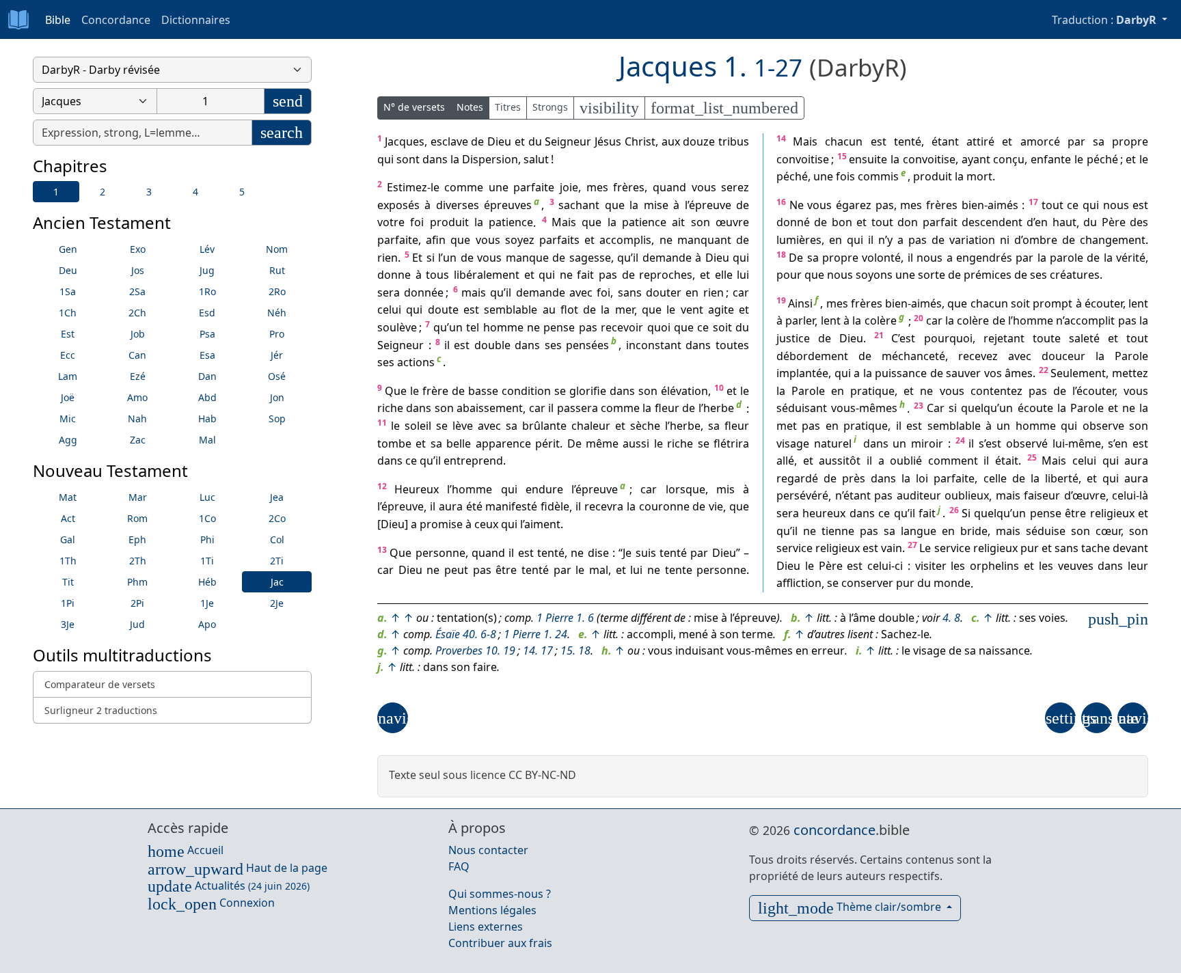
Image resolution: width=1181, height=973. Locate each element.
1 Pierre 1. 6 (565, 617)
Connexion (211, 902)
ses (553, 345)
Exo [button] (138, 249)
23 (918, 405)
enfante (1051, 159)
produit (449, 222)
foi (417, 222)
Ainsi (800, 303)
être (506, 569)
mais (473, 292)
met (786, 425)
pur (1029, 548)
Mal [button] (207, 439)
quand (669, 187)
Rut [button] (277, 270)
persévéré (802, 496)
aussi (636, 443)
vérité (1130, 257)
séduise (1045, 530)
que (615, 205)
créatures (1075, 274)
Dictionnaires (195, 19)
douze (699, 141)
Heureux (416, 489)
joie (569, 187)
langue (918, 530)
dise (598, 552)
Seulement (1078, 373)
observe (1103, 425)
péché (1102, 159)
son (700, 222)
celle (995, 478)
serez (735, 187)
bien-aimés (990, 205)
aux (671, 141)
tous (437, 274)
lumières (799, 239)
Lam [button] (67, 376)
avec (581, 292)
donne (394, 274)
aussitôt (839, 460)
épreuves (508, 205)
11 (382, 422)
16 (781, 202)
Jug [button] (207, 270)
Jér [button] (277, 354)
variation (972, 239)
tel (472, 327)
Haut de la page (237, 867)
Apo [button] (207, 624)
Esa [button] (207, 354)
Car (936, 408)
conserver (867, 583)
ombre (1039, 239)
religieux (1112, 513)
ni (1004, 239)
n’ (882, 239)
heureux (823, 513)
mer (624, 310)
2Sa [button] (137, 291)
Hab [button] (207, 418)
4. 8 (951, 617)
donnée (424, 292)
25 (1032, 457)
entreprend (473, 460)
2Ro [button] (277, 291)
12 (382, 486)
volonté (881, 257)
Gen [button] (68, 249)
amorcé (1040, 141)
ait (678, 222)
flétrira (731, 443)
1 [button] (56, 191)
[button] (392, 717)
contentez (996, 390)
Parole (1131, 356)
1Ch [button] (68, 312)
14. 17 (538, 650)
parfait (940, 222)
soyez (519, 239)
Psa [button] (207, 333)
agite (721, 310)
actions (416, 362)
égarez (853, 205)
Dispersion (490, 159)
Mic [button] (67, 418)
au (549, 310)
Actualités (229, 885)
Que (396, 390)
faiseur (1042, 496)
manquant (704, 239)
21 (879, 335)
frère (435, 390)
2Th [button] (137, 560)
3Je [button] (67, 624)
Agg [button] (68, 439)
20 (918, 318)
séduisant (801, 408)
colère (881, 321)
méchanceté (913, 356)
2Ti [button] (277, 560)
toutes (732, 345)
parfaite (533, 187)
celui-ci (885, 565)
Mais (564, 222)
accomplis (625, 239)
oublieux (967, 496)
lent (1138, 303)
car (741, 292)
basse (483, 390)
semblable (510, 310)
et (520, 141)
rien (387, 257)
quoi (658, 327)
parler (800, 321)
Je (627, 552)
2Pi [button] (137, 603)
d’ (1031, 222)
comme (463, 187)
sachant (578, 205)
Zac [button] (138, 439)
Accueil (185, 850)
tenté (551, 552)
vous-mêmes (864, 408)
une (498, 187)
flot (569, 310)
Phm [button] (137, 581)
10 (719, 388)
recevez (978, 356)
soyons (874, 274)
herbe (718, 408)
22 (1043, 370)
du (535, 141)
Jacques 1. (763, 66)
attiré (980, 141)
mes (597, 187)
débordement (812, 356)
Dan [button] (207, 376)
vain (891, 548)
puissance (901, 373)
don (907, 222)
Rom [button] (137, 518)
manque (527, 257)
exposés (398, 205)
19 (781, 300)
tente (678, 569)
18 (781, 254)
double (492, 345)
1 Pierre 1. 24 (535, 634)
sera (388, 292)
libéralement (486, 274)
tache (1095, 548)
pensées (587, 345)
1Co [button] (207, 518)
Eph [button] (137, 539)
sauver (963, 373)
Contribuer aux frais (500, 942)
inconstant (653, 345)
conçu (1008, 159)
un (450, 257)
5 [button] (242, 191)
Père (1114, 222)
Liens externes (485, 926)
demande (667, 257)
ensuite (868, 159)
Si (966, 513)
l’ (687, 205)
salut (536, 159)
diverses (457, 205)
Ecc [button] (67, 354)
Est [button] (67, 333)
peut (456, 569)
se (560, 390)
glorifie (587, 390)
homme (503, 327)
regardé (797, 478)
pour (789, 274)
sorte (931, 274)
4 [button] (195, 191)
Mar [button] (137, 497)
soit (722, 327)
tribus (733, 141)
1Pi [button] (67, 603)
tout (1052, 205)
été (474, 507)
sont (408, 159)
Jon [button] (277, 397)
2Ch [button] (137, 312)
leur (1138, 565)
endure (544, 489)
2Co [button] (277, 518)
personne (440, 552)
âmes (1019, 373)
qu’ (625, 257)
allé (785, 460)
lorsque (685, 489)
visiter (931, 565)
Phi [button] (207, 539)
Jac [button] (277, 581)
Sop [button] (277, 418)
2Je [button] (277, 603)
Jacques (404, 141)
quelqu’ (980, 408)
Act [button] (68, 518)
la (454, 159)
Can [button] (137, 354)
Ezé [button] (138, 376)
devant (1130, 548)
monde (952, 583)
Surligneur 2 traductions (100, 710)
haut (1064, 222)
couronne (664, 507)
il (635, 257)
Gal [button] (67, 539)
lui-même (1077, 443)
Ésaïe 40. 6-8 (465, 634)
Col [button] (277, 539)
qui (385, 159)
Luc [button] (207, 497)
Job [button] (138, 333)
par (699, 552)
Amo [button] (137, 397)
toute (1047, 338)
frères (628, 187)
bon (842, 222)
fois (845, 176)
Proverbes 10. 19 (475, 650)
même (602, 443)
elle (724, 274)
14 (781, 138)
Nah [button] (137, 418)
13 (382, 550)
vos (993, 373)
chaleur (590, 425)
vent (692, 310)
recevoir (622, 327)
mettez (1130, 373)
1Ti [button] (207, 560)
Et (417, 257)
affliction (799, 583)
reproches (665, 274)
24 (960, 440)
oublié (906, 460)
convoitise (802, 159)
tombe (394, 443)
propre (1130, 141)
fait (585, 274)
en (691, 292)
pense (559, 327)
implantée (802, 373)
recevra (603, 507)
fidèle (555, 507)
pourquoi (948, 338)
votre (391, 222)
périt (547, 443)
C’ (895, 338)
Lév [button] (207, 249)
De (574, 443)
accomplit (1089, 321)
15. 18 (575, 650)
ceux (486, 524)
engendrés (984, 257)
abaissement (490, 408)
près (853, 478)
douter (663, 292)
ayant (976, 159)
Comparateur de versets (99, 684)
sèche (645, 425)
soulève (397, 327)
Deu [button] (68, 270)
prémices (988, 274)
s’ (982, 443)
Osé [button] (277, 376)
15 (842, 156)
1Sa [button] (67, 291)
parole (1066, 257)
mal (598, 569)
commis (878, 176)
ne (666, 239)
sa (511, 425)
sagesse (590, 257)
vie (716, 507)
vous (704, 187)
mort (979, 176)
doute (443, 310)
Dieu (499, 141)
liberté (1061, 478)
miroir (927, 443)
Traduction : (1104, 19)
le (435, 187)
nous (1116, 205)
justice (793, 338)
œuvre (732, 222)
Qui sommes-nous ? (499, 893)
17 (1033, 202)
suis (646, 552)
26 (954, 510)
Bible (57, 19)
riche (390, 408)
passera (577, 408)
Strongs (550, 106)
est (471, 310)
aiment (542, 524)
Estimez (407, 187)
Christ (640, 141)
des (1139, 222)
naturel (833, 443)
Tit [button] (68, 581)
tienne (838, 530)
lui (743, 274)
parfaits (559, 239)
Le (925, 548)
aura (451, 507)
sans (630, 292)
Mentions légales (492, 910)
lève (462, 425)
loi (922, 478)
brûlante (544, 425)
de (477, 141)
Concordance (115, 19)
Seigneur (568, 141)
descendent (992, 222)
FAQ (459, 866)
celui (389, 310)
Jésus (608, 141)
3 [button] (149, 191)
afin (436, 239)
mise (656, 205)
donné (793, 222)
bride (974, 530)
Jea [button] (277, 497)
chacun (844, 141)
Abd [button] (207, 397)
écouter (1104, 303)
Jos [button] (137, 270)
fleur (667, 408)
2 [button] (102, 191)
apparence (503, 443)
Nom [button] (277, 249)
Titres (508, 106)
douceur (1063, 356)
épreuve (710, 205)
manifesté (511, 507)
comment (953, 460)
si (430, 257)
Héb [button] (207, 581)
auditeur (919, 496)
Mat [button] (68, 497)
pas (608, 274)
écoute (1035, 408)
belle (458, 443)
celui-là (1130, 496)
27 (912, 545)
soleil (418, 425)
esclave (449, 141)
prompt (1052, 303)
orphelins (994, 565)
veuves (1076, 565)
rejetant (1003, 338)
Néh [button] (276, 312)
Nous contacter (488, 850)
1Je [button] (207, 603)
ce (703, 327)
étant (945, 141)
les (958, 565)
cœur (1108, 530)
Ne (796, 205)
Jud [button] (137, 624)
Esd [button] (207, 312)
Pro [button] (276, 333)
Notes (470, 106)
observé (1027, 443)
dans (435, 159)
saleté (1084, 338)
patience (511, 222)
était (1006, 460)
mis (725, 489)
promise (441, 524)
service (794, 548)
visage (792, 443)
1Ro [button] (207, 291)
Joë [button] (67, 397)
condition (526, 390)
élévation (684, 390)
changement (1112, 239)
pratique (872, 390)
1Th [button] (68, 560)
